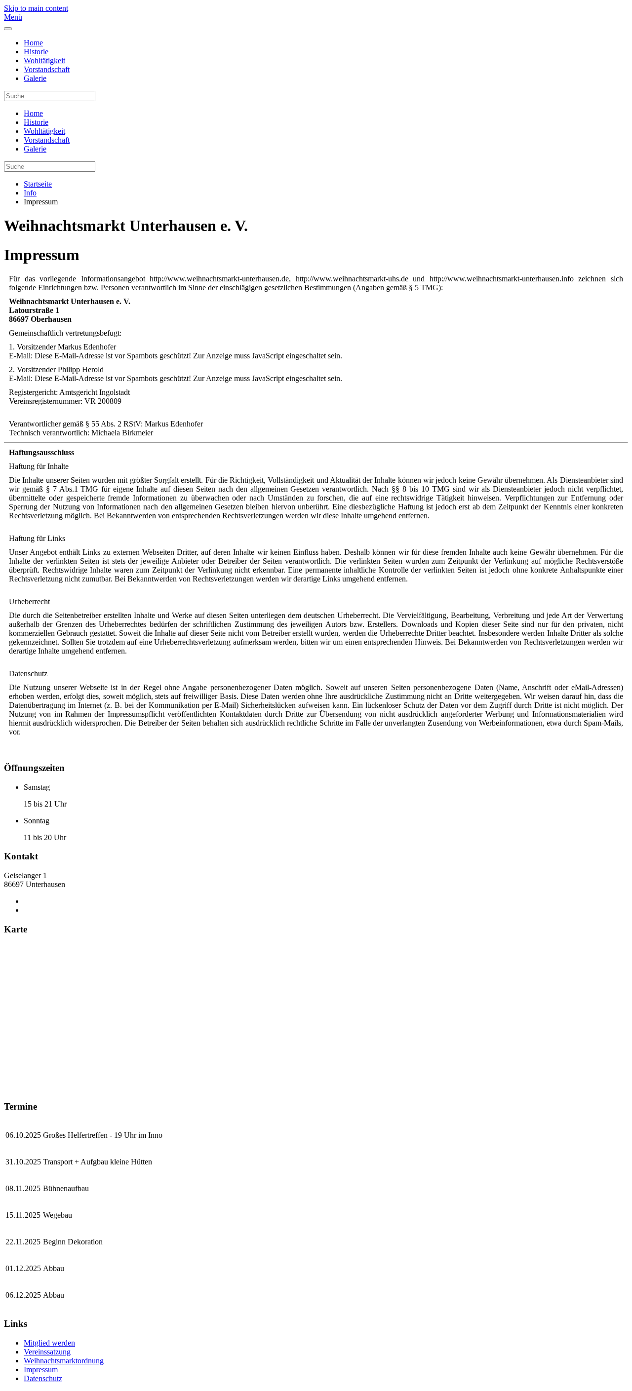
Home (33, 43)
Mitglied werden (49, 1343)
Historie (36, 51)
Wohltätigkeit (44, 60)
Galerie (35, 78)
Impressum (41, 1369)
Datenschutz (43, 1378)
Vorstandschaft (47, 69)
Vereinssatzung (47, 1352)
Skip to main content (36, 8)
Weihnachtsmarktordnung (64, 1360)
